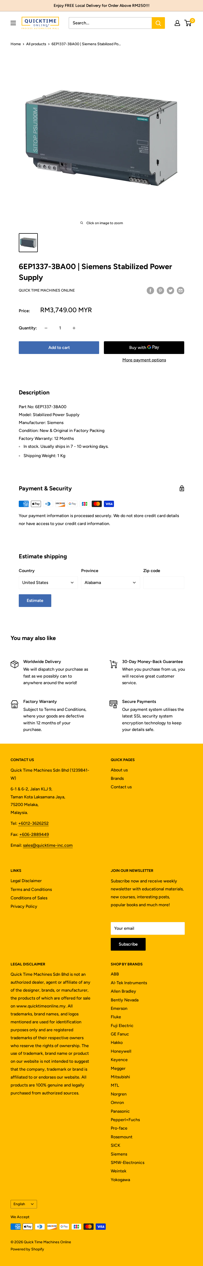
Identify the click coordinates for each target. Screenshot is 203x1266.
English (19, 1204)
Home (16, 44)
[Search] (158, 23)
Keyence (119, 1059)
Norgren (119, 1094)
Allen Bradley (123, 991)
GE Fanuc (120, 1034)
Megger (118, 1068)
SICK (115, 1145)
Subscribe (128, 944)
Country (27, 570)
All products (36, 44)
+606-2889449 (34, 834)
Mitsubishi (120, 1076)
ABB (115, 974)
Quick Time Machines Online (47, 290)
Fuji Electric (122, 1025)
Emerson (119, 1008)
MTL (115, 1085)
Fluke (116, 1016)
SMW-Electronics (127, 1162)
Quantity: (28, 327)
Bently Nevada (125, 999)
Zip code (151, 570)
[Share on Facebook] (150, 290)
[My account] (177, 23)
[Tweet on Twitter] (170, 290)
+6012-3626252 (33, 823)
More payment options (144, 359)
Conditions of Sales (29, 897)
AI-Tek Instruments (129, 982)
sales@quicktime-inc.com (48, 845)
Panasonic (120, 1111)
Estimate (35, 600)
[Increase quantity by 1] (74, 328)
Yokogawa (120, 1179)
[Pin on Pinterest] (160, 290)
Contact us (121, 786)
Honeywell (121, 1051)
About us (119, 769)
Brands (117, 778)
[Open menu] (13, 23)
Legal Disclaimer (26, 880)
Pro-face (119, 1128)
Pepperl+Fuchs (125, 1119)
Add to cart (59, 347)
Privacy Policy (24, 906)
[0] (188, 23)
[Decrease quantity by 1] (46, 328)
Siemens (119, 1154)
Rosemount (121, 1136)
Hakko (117, 1042)
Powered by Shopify (27, 1249)
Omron (117, 1102)
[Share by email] (180, 290)
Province (89, 570)
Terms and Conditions (31, 889)
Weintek (118, 1170)
